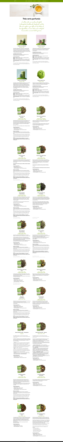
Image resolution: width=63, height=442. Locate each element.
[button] (35, 1)
